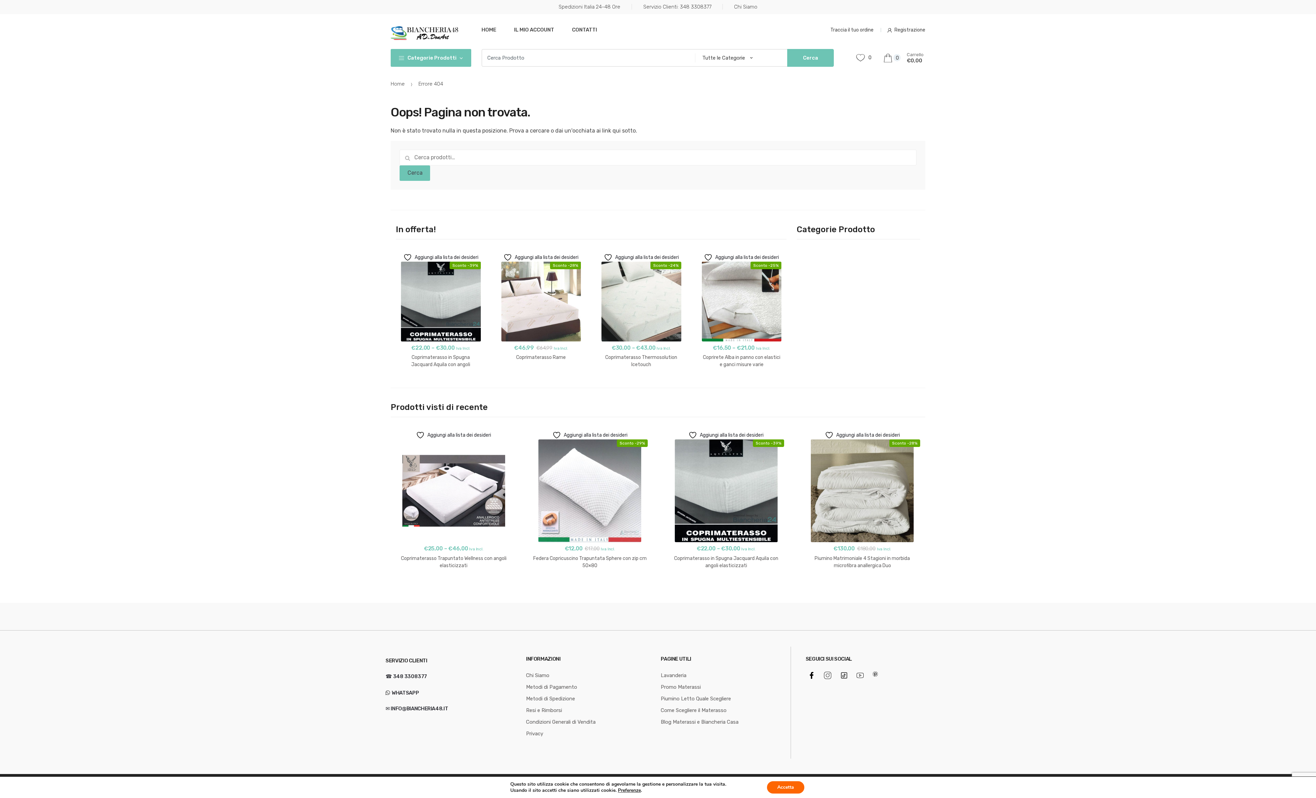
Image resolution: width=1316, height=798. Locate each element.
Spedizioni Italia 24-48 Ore (589, 7)
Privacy (534, 734)
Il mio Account (534, 30)
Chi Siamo (745, 7)
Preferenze (629, 790)
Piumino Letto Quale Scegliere (696, 699)
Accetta (785, 787)
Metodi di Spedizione (550, 699)
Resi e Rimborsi (544, 710)
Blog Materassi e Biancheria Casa (700, 722)
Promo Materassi (681, 687)
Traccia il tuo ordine (852, 30)
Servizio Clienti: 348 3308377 (677, 7)
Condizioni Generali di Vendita (561, 722)
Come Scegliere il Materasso (694, 710)
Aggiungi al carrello (541, 379)
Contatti (584, 30)
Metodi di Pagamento (551, 687)
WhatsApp (405, 693)
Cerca (415, 173)
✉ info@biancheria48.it (417, 709)
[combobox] (586, 58)
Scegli (441, 386)
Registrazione (909, 30)
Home (489, 30)
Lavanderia (673, 675)
